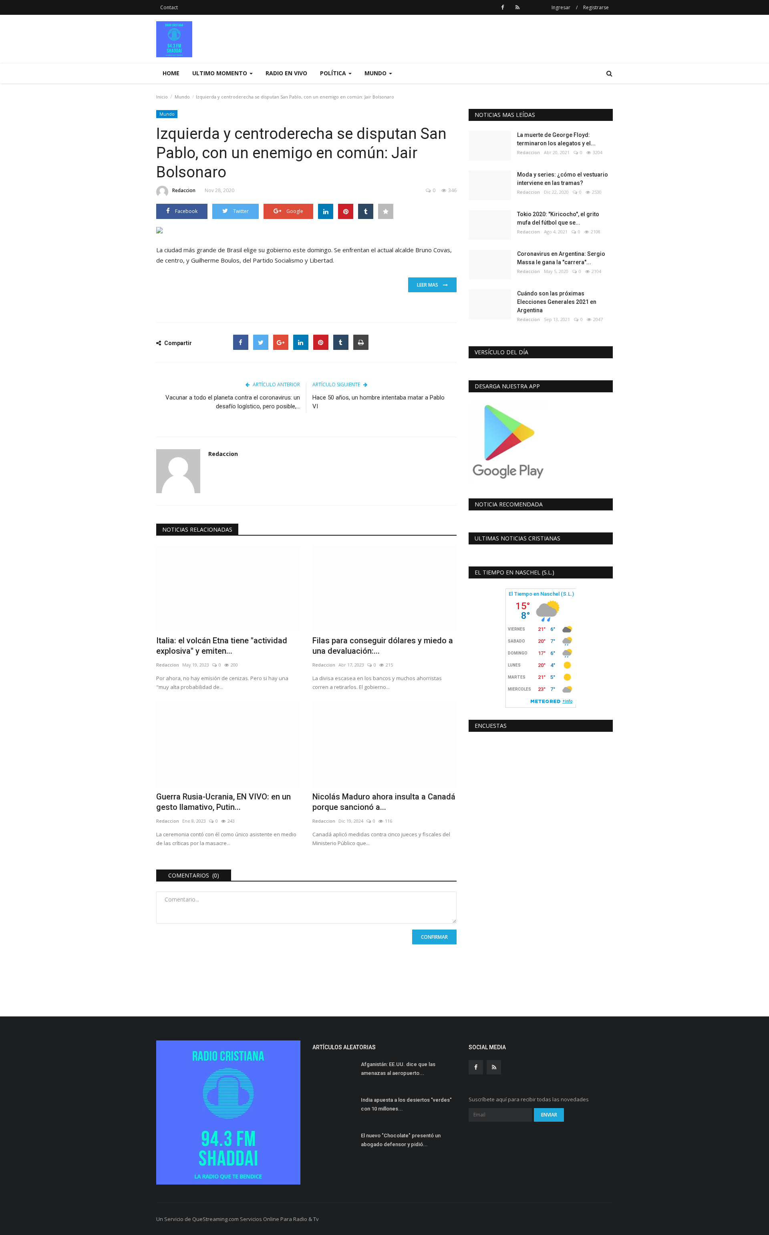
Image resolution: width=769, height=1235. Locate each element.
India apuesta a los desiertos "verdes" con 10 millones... (406, 1104)
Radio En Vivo (286, 73)
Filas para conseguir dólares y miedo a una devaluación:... (382, 646)
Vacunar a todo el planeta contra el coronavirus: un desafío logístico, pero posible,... (232, 402)
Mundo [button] (376, 73)
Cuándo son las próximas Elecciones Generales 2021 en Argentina (556, 301)
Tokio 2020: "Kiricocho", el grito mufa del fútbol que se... (558, 218)
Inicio (162, 97)
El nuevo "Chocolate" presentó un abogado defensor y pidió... (401, 1140)
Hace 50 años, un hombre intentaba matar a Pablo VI (378, 402)
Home (171, 73)
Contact (169, 7)
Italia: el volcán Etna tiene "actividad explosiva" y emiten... (221, 646)
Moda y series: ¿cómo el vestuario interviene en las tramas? (562, 178)
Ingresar (561, 7)
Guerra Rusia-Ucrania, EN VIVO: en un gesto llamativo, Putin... (223, 802)
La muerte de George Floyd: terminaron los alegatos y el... (556, 139)
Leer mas (430, 284)
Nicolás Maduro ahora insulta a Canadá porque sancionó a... (383, 802)
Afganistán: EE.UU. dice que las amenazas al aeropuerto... (398, 1068)
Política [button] (334, 73)
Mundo (182, 97)
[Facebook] (240, 342)
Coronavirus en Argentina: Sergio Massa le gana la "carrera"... (561, 258)
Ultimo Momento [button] (220, 73)
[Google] (280, 342)
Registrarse (596, 7)
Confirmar (434, 937)
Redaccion (183, 190)
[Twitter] (260, 342)
